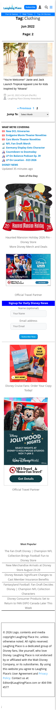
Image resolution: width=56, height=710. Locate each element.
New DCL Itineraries (18, 131)
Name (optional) (28, 308)
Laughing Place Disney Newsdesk (24, 98)
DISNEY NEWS (10, 164)
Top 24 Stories (44, 14)
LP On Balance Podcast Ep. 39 (23, 155)
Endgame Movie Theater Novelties (26, 135)
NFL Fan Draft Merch (18, 143)
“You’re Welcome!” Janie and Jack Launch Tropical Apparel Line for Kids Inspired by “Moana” (25, 84)
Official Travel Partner (28, 295)
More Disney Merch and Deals (28, 246)
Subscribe (30, 7)
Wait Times (27, 14)
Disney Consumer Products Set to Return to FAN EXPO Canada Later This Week (28, 603)
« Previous (24, 108)
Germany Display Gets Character (25, 147)
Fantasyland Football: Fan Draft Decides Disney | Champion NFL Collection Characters (28, 589)
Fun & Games (12, 14)
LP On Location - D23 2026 (21, 160)
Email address (28, 320)
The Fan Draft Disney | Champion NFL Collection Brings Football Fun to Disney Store (28, 555)
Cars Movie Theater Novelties (23, 139)
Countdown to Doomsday (21, 151)
